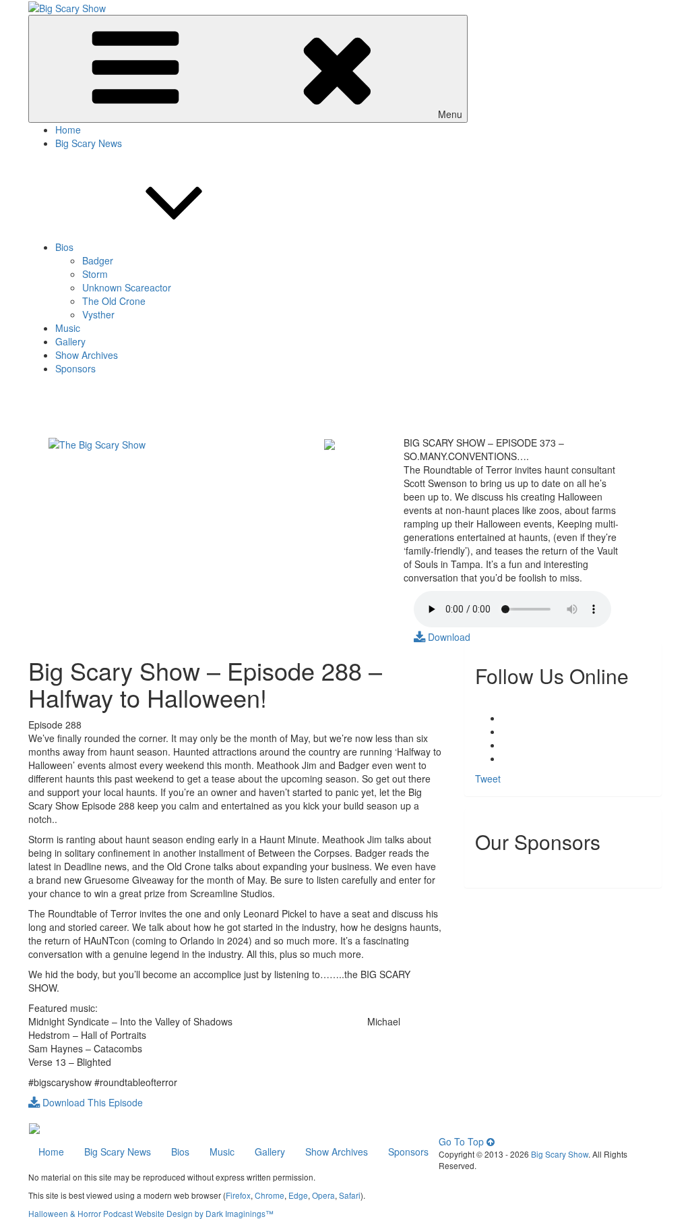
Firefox (238, 1195)
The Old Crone (114, 301)
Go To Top (463, 1141)
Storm (95, 274)
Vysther (98, 314)
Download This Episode (91, 1102)
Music (67, 328)
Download (447, 637)
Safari (349, 1195)
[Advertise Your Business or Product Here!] (34, 1127)
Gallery (70, 341)
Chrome (269, 1195)
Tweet (488, 778)
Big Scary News (88, 143)
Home (68, 129)
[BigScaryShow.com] (97, 442)
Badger (97, 260)
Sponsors (75, 368)
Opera (323, 1195)
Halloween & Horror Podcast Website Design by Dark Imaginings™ (151, 1213)
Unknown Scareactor (126, 287)
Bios (64, 247)
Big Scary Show (559, 1154)
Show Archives (86, 355)
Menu (450, 114)
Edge (298, 1195)
